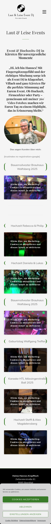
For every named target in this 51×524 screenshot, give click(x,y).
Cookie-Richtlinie (11, 520)
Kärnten (35, 83)
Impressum (41, 520)
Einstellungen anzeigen (25, 514)
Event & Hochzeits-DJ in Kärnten (24, 52)
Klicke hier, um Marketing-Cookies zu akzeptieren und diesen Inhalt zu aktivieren (25, 187)
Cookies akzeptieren (25, 499)
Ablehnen (25, 507)
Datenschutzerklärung (27, 520)
